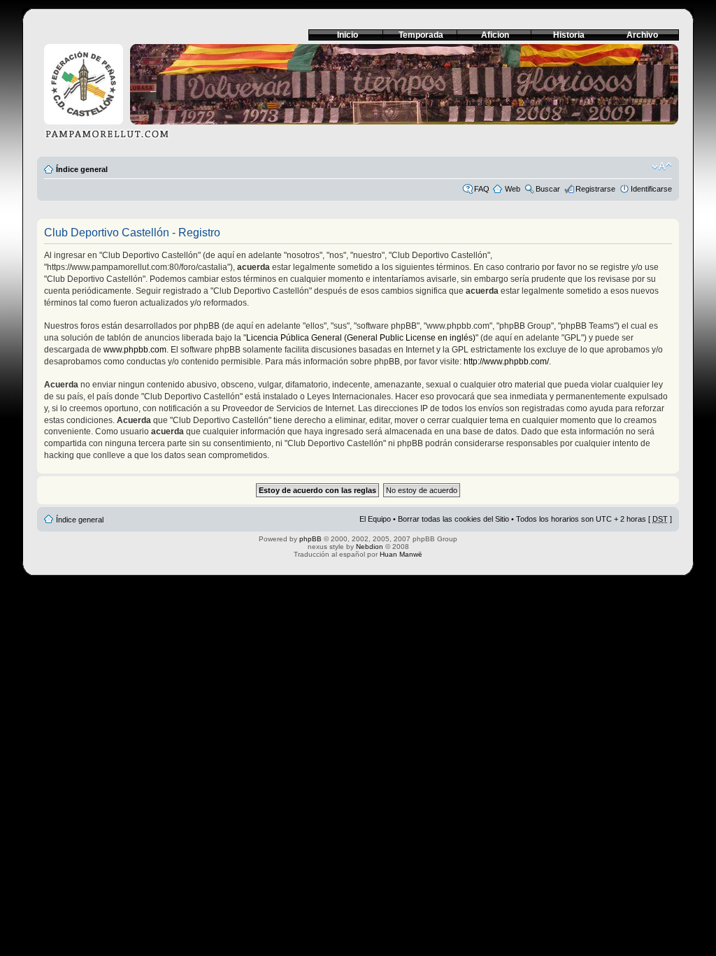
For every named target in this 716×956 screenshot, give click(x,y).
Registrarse (595, 189)
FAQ (481, 189)
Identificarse (651, 189)
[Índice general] (358, 95)
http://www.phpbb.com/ (506, 361)
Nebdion (369, 546)
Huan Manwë (401, 554)
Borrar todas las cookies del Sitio (453, 519)
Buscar (548, 189)
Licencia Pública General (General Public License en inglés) (360, 338)
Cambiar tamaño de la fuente (662, 166)
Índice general (82, 169)
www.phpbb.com (134, 350)
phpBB (310, 539)
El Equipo (375, 519)
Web (512, 189)
